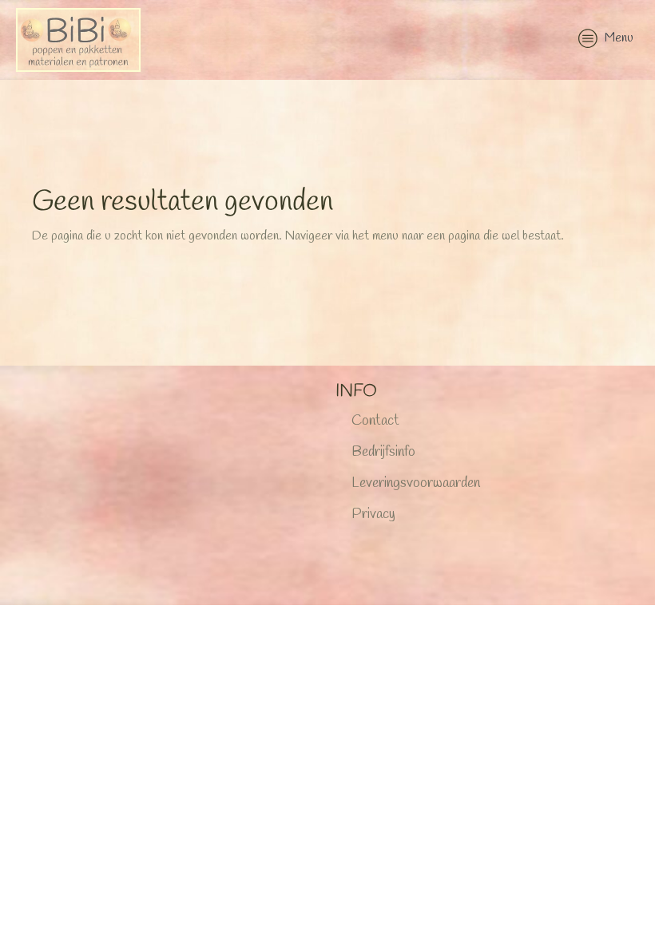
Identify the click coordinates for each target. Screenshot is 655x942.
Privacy (373, 514)
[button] (606, 40)
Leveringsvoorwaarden (415, 483)
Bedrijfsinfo (383, 451)
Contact (375, 420)
